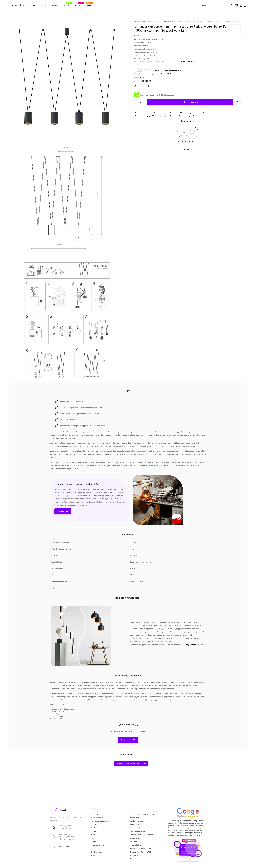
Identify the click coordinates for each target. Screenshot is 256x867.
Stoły (93, 855)
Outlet (93, 842)
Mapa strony (135, 855)
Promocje (94, 814)
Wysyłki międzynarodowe (139, 828)
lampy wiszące (190, 645)
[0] (245, 5)
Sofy (92, 849)
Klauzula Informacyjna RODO (141, 849)
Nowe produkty (97, 818)
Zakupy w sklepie (136, 838)
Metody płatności (136, 824)
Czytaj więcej (63, 511)
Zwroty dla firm (135, 845)
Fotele (93, 828)
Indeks (136, 77)
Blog (131, 859)
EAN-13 (136, 81)
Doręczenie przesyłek (138, 831)
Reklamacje (134, 842)
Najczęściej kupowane (99, 821)
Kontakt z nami (64, 846)
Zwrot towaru (135, 818)
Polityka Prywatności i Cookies (141, 835)
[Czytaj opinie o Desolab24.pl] (188, 813)
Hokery (93, 831)
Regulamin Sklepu (136, 821)
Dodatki (94, 824)
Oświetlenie (95, 838)
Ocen (137, 35)
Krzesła (94, 835)
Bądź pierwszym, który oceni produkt (132, 764)
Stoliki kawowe (96, 852)
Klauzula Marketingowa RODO (141, 852)
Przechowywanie (97, 845)
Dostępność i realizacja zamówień (143, 814)
